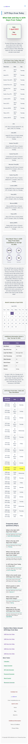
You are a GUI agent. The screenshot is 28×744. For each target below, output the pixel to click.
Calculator (7, 661)
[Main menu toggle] (25, 6)
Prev (6, 306)
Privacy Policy (15, 728)
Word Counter (7, 678)
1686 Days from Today (9, 639)
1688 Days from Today (9, 649)
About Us (15, 715)
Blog (15, 711)
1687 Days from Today (9, 644)
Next (22, 306)
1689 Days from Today (9, 653)
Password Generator (9, 674)
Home (15, 707)
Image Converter (8, 665)
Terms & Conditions (15, 724)
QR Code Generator (9, 669)
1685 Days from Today (9, 634)
